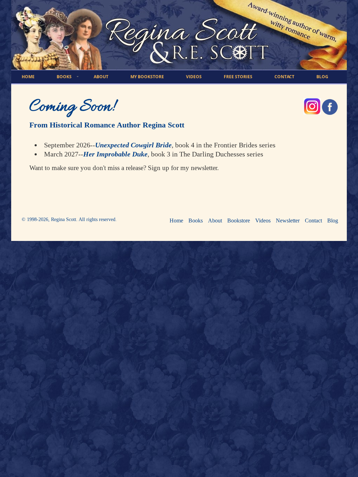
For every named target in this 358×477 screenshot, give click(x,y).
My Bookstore (147, 76)
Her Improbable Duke (115, 154)
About (215, 221)
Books (195, 221)
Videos (263, 221)
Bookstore (238, 221)
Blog (332, 221)
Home (176, 221)
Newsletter (288, 221)
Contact (313, 221)
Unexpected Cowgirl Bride (133, 145)
